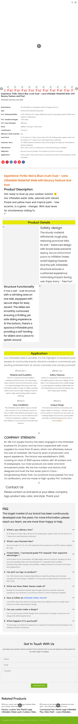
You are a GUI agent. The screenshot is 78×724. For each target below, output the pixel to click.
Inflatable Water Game (35, 598)
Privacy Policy (45, 720)
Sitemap (34, 720)
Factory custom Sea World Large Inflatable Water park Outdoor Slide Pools (19, 710)
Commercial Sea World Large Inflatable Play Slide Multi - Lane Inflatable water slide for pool (58, 710)
